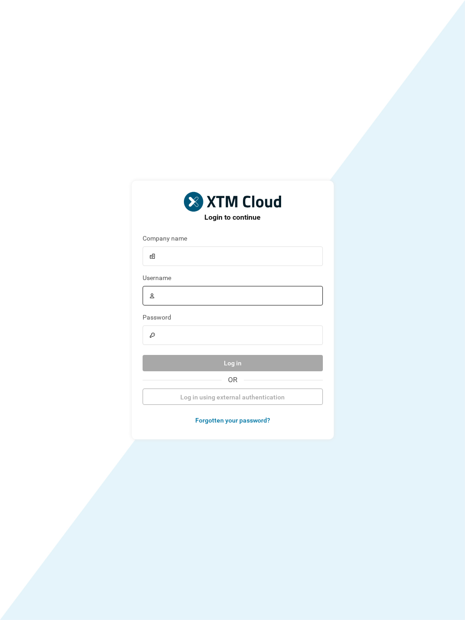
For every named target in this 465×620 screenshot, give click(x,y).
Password (157, 317)
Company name (165, 238)
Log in (233, 363)
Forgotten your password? (232, 420)
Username (157, 277)
